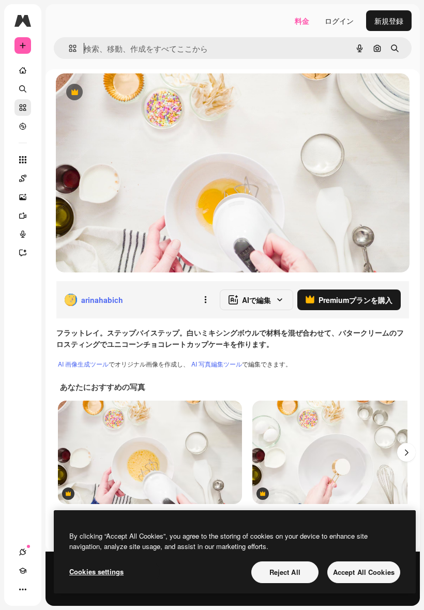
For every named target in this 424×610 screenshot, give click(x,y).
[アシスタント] (22, 253)
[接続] (22, 552)
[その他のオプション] (205, 299)
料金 (302, 21)
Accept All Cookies (364, 572)
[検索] (22, 89)
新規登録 (388, 21)
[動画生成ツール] (22, 215)
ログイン (339, 21)
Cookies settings (96, 571)
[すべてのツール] (22, 159)
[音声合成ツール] (22, 234)
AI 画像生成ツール (83, 363)
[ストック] (22, 107)
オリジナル (127, 92)
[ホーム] (22, 70)
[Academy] (22, 570)
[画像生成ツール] (22, 197)
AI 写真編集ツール (216, 363)
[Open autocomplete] (68, 48)
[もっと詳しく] (22, 126)
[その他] (22, 589)
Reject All (284, 572)
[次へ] (406, 452)
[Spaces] (22, 178)
